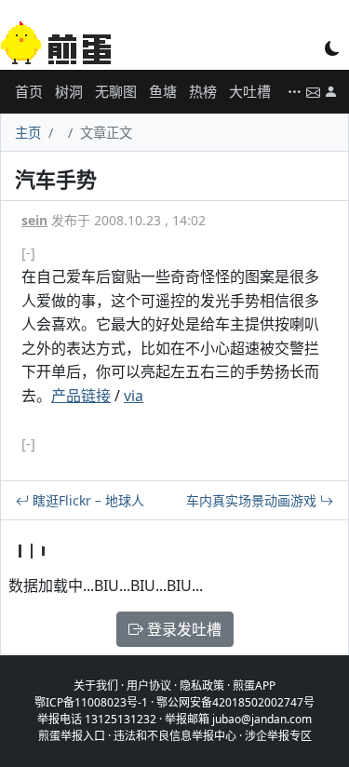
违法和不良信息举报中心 (175, 736)
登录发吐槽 (182, 629)
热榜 (203, 91)
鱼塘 (163, 91)
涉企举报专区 (278, 736)
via (133, 395)
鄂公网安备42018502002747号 (235, 702)
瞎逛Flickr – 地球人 (86, 500)
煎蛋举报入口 (71, 736)
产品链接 (81, 395)
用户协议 (149, 685)
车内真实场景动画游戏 (253, 500)
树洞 (69, 91)
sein (34, 220)
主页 (28, 132)
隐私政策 (202, 685)
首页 (29, 91)
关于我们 (96, 685)
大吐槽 (250, 91)
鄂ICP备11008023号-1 (91, 702)
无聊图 (116, 91)
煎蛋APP (254, 685)
